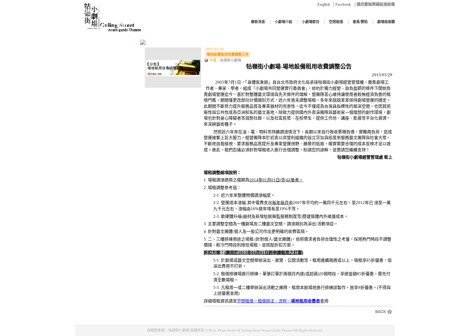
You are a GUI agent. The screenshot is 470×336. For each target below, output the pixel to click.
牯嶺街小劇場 (230, 60)
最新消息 (258, 22)
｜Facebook (341, 4)
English (323, 4)
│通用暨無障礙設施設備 (374, 4)
